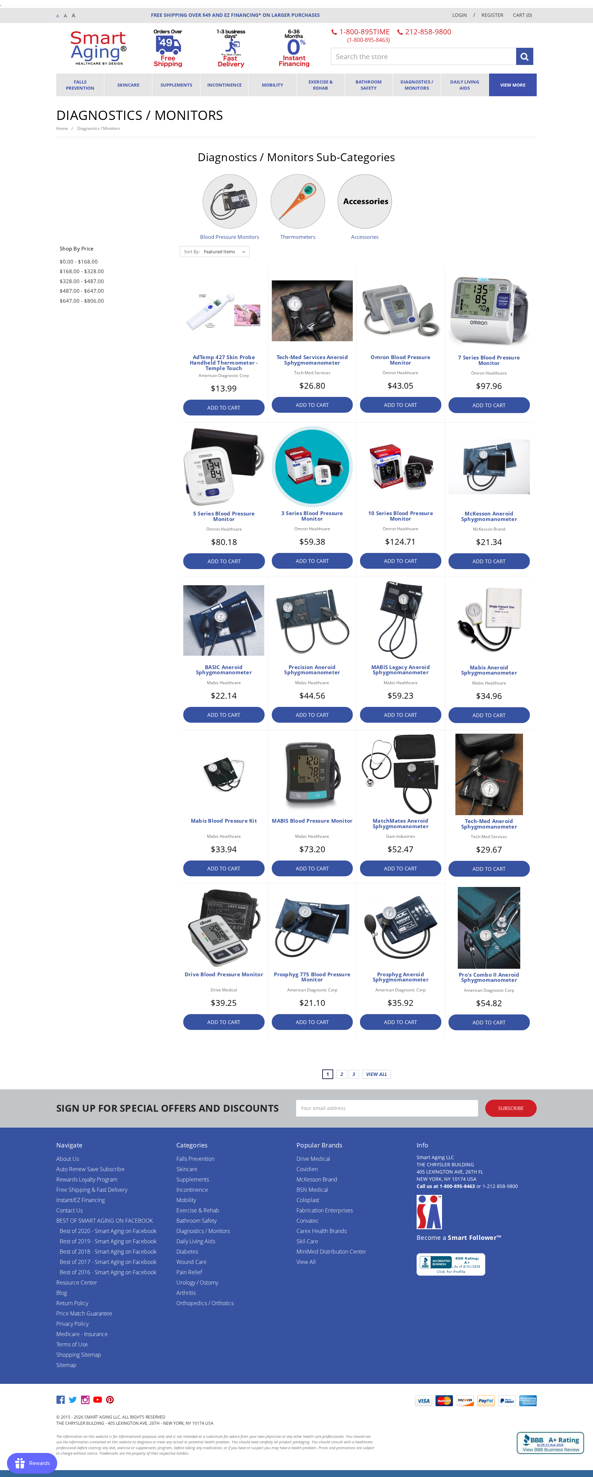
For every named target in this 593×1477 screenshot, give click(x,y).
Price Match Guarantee (84, 1313)
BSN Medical (312, 1189)
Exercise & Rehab (321, 85)
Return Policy (72, 1303)
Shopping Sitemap (78, 1354)
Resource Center (76, 1282)
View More (512, 85)
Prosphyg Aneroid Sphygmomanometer (401, 977)
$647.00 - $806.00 (82, 300)
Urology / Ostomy (197, 1282)
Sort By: (192, 251)
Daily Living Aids (464, 85)
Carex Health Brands (321, 1231)
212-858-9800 (427, 31)
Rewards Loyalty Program (86, 1179)
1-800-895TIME (364, 35)
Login (459, 15)
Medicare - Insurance (82, 1334)
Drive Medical (313, 1159)
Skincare (128, 85)
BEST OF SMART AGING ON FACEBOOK (104, 1220)
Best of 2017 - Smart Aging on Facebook (108, 1262)
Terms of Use (72, 1344)
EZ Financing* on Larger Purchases (271, 15)
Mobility (272, 85)
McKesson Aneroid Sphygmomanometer (489, 516)
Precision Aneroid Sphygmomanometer (312, 670)
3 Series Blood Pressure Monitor (312, 516)
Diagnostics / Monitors (416, 85)
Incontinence (224, 85)
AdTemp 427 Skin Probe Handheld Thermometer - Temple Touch (224, 362)
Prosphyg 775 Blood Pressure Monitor (312, 977)
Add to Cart (223, 407)
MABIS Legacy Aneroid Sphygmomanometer (400, 670)
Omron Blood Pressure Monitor (400, 360)
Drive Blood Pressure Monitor (224, 974)
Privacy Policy (72, 1324)
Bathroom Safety (369, 85)
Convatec (307, 1220)
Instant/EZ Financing (80, 1200)
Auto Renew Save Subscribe (90, 1169)
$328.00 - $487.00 (82, 281)
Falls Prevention (80, 85)
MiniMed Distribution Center (331, 1251)
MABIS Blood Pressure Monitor (312, 820)
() (522, 15)
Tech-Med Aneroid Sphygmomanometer (489, 824)
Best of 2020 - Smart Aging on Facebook (108, 1231)
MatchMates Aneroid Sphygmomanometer (401, 823)
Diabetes (187, 1251)
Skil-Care (307, 1241)
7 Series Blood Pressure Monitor (489, 360)
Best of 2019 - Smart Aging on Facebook (108, 1241)
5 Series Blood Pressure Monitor (224, 516)
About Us (67, 1159)
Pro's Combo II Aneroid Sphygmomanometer (489, 977)
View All (306, 1262)
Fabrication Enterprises (324, 1210)
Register (492, 15)
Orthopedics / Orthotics (205, 1303)
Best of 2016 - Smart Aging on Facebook (108, 1272)
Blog (61, 1293)
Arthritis (186, 1293)
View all (376, 1074)
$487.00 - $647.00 (82, 290)
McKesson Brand (316, 1179)
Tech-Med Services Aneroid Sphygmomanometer (312, 360)
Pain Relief (189, 1272)
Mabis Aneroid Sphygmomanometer (489, 670)
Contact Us (69, 1210)
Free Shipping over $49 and (187, 15)
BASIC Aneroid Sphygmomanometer (224, 670)
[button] (394, 1401)
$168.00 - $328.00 (82, 271)
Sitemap (66, 1365)
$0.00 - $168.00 (79, 261)
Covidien (307, 1169)
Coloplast (307, 1200)
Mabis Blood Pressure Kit (224, 820)
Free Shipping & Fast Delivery (91, 1189)
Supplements (176, 85)
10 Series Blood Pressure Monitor (400, 516)
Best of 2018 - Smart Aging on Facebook (108, 1251)
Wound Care (191, 1262)
